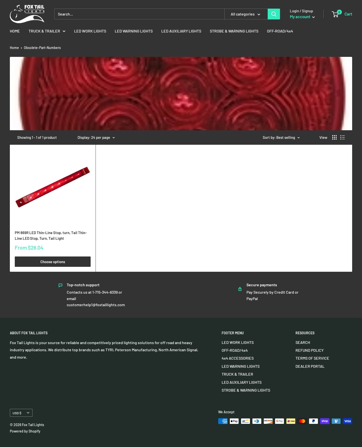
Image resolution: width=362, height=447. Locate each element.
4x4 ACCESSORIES (238, 358)
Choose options (52, 261)
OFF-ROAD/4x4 (280, 31)
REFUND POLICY (310, 350)
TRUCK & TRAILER (44, 31)
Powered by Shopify (25, 431)
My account (300, 16)
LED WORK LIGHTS (90, 31)
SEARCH (303, 342)
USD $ (17, 413)
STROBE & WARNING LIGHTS (234, 31)
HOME (15, 31)
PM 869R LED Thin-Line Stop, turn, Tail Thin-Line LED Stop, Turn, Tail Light (51, 235)
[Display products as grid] (334, 137)
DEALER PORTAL (310, 366)
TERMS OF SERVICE (312, 358)
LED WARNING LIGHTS (134, 31)
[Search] (274, 14)
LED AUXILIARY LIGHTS (181, 31)
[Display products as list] (342, 137)
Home (14, 48)
